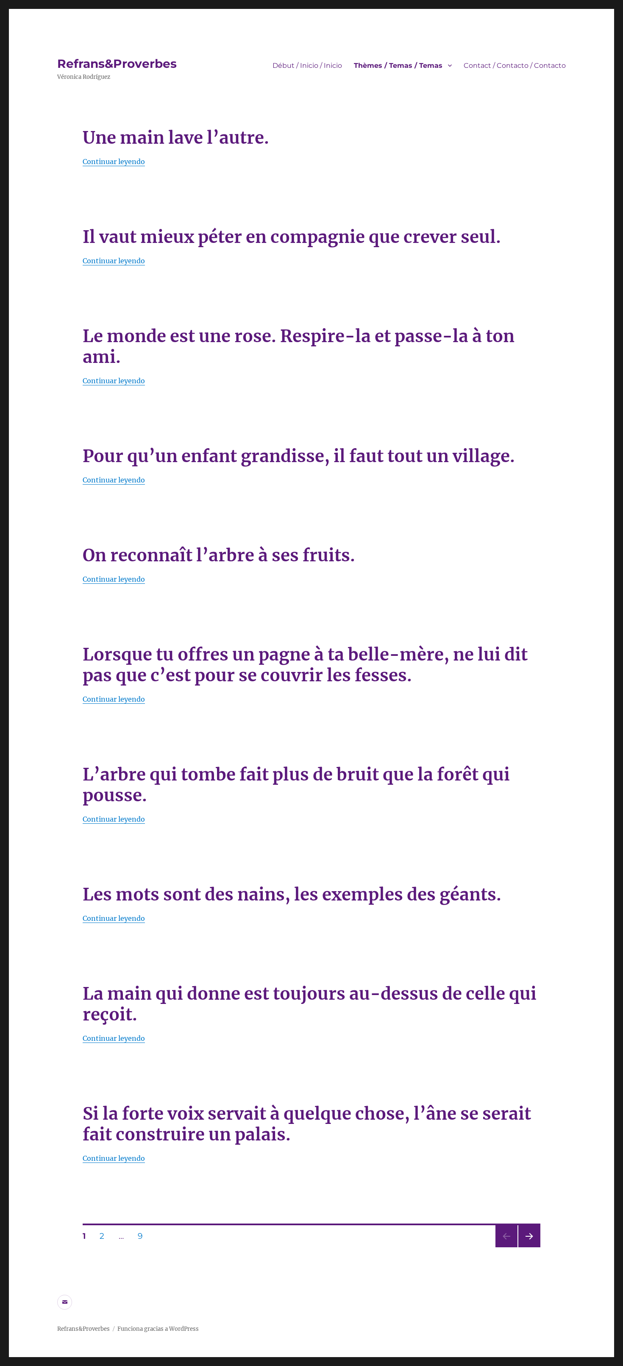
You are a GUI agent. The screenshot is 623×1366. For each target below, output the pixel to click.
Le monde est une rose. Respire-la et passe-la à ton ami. (299, 347)
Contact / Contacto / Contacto (515, 65)
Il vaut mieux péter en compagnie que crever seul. (292, 237)
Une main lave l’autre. (176, 137)
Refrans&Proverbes (117, 63)
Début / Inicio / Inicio (307, 65)
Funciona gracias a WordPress (158, 1329)
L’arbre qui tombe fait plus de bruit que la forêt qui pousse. (296, 785)
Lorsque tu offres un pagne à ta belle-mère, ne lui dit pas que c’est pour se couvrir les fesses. (305, 665)
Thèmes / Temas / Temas (398, 65)
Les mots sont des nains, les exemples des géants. (292, 894)
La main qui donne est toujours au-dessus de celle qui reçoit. (310, 1004)
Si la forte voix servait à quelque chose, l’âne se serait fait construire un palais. (307, 1124)
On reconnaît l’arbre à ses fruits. (219, 555)
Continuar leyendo (114, 161)
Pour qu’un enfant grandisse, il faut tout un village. (299, 456)
